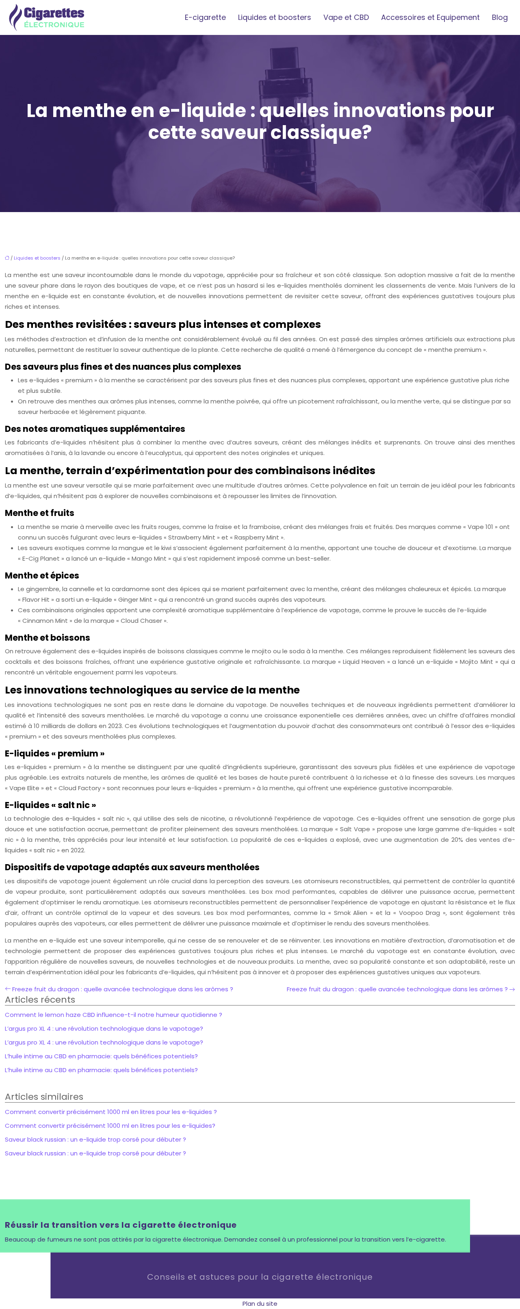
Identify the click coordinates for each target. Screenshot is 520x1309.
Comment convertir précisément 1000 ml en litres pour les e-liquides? (110, 1125)
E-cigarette (205, 17)
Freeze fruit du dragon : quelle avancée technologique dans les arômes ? (122, 989)
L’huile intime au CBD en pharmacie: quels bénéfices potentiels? (101, 1056)
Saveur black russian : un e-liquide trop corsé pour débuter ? (95, 1139)
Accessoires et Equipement (430, 17)
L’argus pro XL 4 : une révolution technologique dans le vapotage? (104, 1028)
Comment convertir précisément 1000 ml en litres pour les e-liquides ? (111, 1111)
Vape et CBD (346, 17)
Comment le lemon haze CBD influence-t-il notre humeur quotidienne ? (113, 1014)
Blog (500, 17)
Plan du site (260, 1303)
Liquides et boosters (274, 17)
